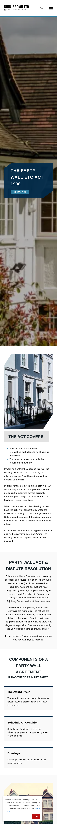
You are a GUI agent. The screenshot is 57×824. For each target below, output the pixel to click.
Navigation (51, 8)
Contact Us (20, 192)
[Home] (16, 8)
